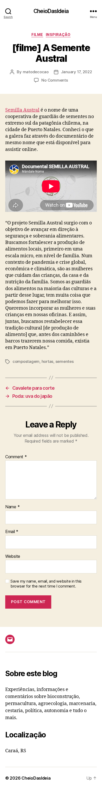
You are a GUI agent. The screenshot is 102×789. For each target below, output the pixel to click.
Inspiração (58, 34)
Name (12, 507)
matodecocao (36, 71)
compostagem (26, 361)
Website (12, 556)
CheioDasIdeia (51, 11)
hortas (47, 361)
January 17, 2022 (76, 71)
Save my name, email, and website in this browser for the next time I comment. (46, 584)
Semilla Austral (22, 110)
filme (37, 34)
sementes (64, 361)
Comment (16, 457)
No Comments (54, 80)
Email (11, 531)
